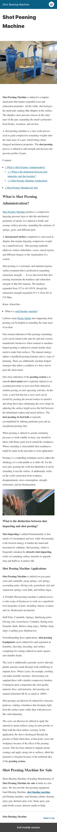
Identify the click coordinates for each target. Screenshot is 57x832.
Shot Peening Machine (14, 211)
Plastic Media (24, 318)
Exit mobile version (28, 827)
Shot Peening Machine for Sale (21, 187)
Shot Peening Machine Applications (27, 180)
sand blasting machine (26, 311)
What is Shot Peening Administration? (25, 167)
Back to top (49, 818)
